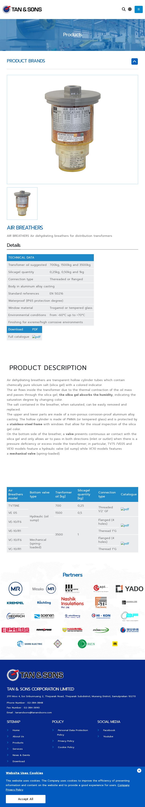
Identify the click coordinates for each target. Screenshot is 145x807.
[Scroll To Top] (138, 803)
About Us (18, 736)
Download (19, 761)
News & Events (21, 755)
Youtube (108, 736)
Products (18, 742)
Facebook (109, 730)
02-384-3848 (35, 702)
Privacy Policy (66, 741)
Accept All (25, 799)
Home (16, 730)
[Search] (124, 9)
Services (18, 749)
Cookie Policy (66, 747)
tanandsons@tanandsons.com (33, 712)
